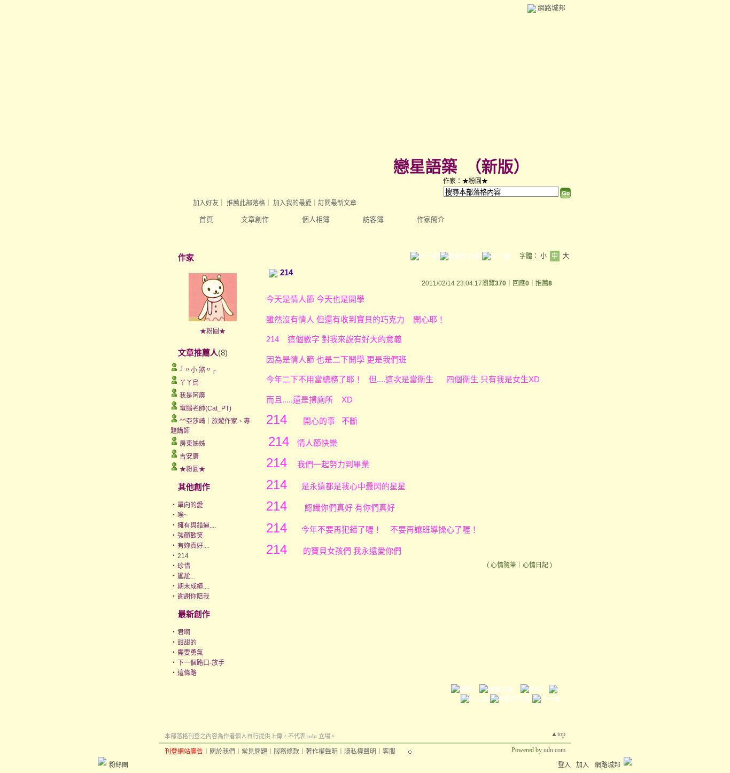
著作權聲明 (322, 751)
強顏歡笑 (190, 535)
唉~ (182, 515)
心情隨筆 (503, 565)
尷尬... (186, 576)
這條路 (187, 673)
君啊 (183, 632)
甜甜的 (187, 642)
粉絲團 (118, 765)
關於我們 (222, 751)
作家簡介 (431, 219)
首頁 (206, 219)
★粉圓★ (213, 331)
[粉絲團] (102, 761)
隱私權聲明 (360, 751)
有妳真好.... (193, 546)
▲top (558, 734)
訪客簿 (373, 219)
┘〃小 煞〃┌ (198, 370)
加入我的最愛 (292, 203)
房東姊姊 (192, 443)
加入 (582, 765)
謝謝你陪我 (193, 596)
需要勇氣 (190, 652)
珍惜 (183, 566)
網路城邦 (551, 8)
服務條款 (286, 751)
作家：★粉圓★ (465, 181)
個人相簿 (316, 219)
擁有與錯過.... (196, 525)
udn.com (554, 750)
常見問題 (254, 751)
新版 (498, 166)
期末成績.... (193, 586)
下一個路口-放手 (200, 663)
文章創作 (255, 219)
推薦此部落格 (246, 203)
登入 (564, 765)
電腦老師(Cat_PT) (205, 408)
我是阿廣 (192, 395)
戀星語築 (425, 166)
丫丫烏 (189, 382)
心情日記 (535, 565)
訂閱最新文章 (337, 203)
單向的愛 (190, 505)
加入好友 (206, 203)
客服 (389, 751)
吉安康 (189, 456)
